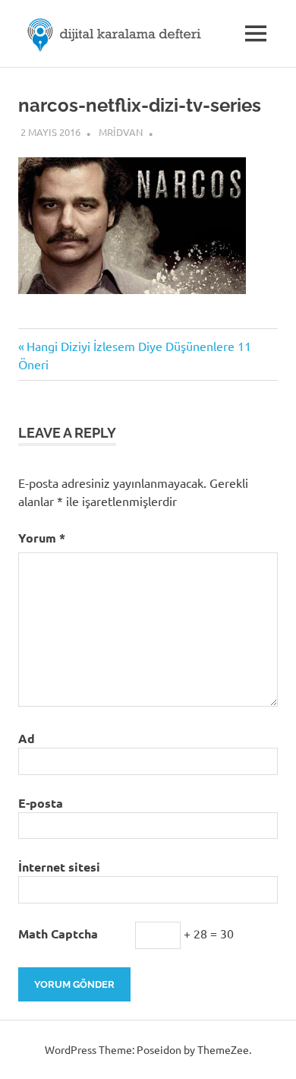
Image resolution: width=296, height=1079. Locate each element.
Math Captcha (58, 933)
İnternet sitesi (59, 867)
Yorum (41, 538)
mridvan (121, 131)
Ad (26, 738)
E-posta (40, 803)
